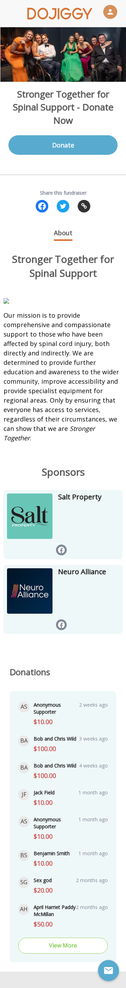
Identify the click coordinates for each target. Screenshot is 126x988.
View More (63, 945)
